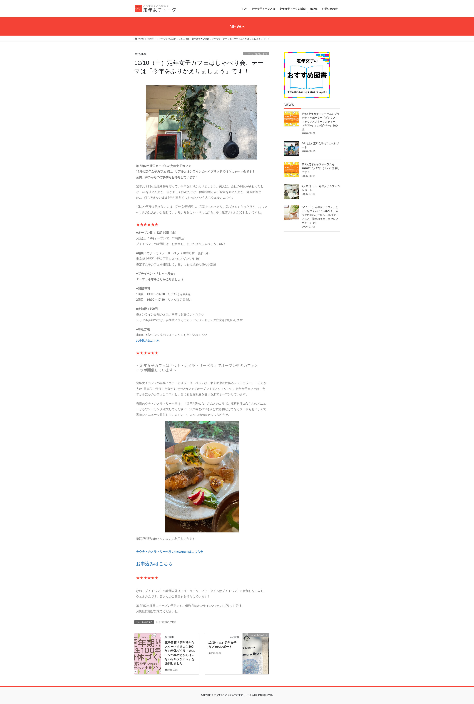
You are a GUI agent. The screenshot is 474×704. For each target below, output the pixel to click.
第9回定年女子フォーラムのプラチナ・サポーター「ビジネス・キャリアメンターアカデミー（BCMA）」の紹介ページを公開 (321, 121)
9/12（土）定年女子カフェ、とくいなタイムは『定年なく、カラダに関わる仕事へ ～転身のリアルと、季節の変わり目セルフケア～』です (320, 215)
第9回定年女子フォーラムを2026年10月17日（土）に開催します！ (321, 168)
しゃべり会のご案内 (256, 53)
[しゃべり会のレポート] (256, 641)
